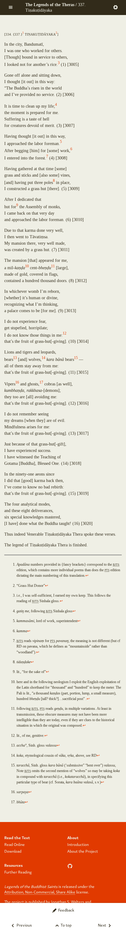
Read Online (14, 844)
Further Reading (18, 872)
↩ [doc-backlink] (86, 575)
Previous (24, 925)
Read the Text (17, 837)
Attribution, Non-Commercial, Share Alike (39, 892)
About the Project (82, 851)
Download (12, 851)
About (73, 837)
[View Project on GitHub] (70, 865)
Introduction (78, 844)
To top (66, 925)
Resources (13, 865)
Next (102, 925)
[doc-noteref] (23, 33)
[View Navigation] (10, 6)
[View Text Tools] (115, 6)
